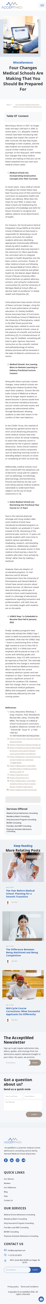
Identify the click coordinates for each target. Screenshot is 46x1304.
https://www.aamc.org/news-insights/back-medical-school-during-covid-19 (23, 768)
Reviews (7, 1183)
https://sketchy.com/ (19, 774)
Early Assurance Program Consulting (21, 819)
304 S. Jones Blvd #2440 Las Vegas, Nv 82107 (25, 1261)
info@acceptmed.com (16, 1250)
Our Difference (10, 1187)
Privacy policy (13, 1286)
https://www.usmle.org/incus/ (23, 789)
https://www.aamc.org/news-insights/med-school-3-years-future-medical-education (23, 783)
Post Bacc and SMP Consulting (19, 826)
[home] (11, 5)
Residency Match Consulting (18, 816)
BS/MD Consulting (14, 823)
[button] (42, 5)
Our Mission (9, 1179)
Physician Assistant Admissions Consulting (19, 830)
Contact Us (8, 1200)
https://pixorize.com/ (19, 777)
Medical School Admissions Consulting (22, 813)
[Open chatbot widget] (41, 1299)
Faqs (6, 1196)
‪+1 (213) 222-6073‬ (15, 1255)
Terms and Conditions (29, 1286)
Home (8, 104)
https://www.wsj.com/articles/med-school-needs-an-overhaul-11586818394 (26, 759)
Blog (6, 1192)
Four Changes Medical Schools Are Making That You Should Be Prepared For (27, 106)
